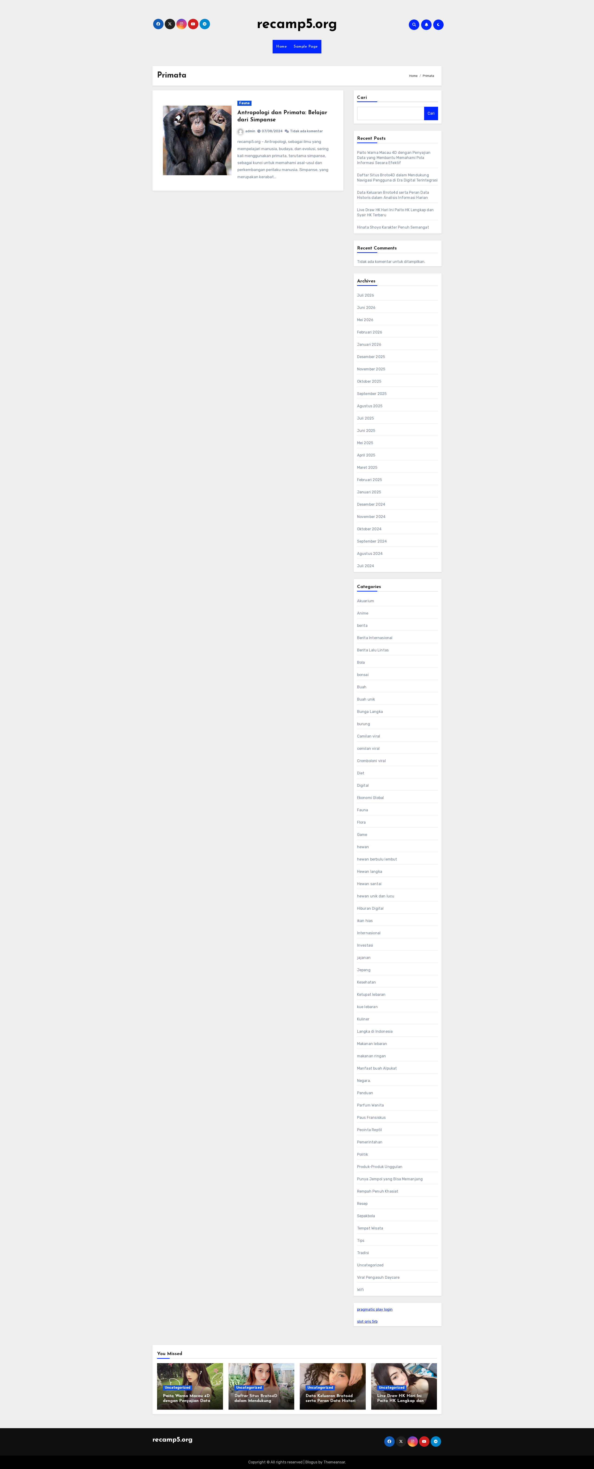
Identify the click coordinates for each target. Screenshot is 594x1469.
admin (250, 131)
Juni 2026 (366, 307)
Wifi (360, 1290)
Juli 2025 (365, 418)
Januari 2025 (369, 492)
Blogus (311, 1462)
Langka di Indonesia (375, 1031)
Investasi (365, 945)
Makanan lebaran (372, 1044)
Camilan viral (368, 736)
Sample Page (306, 47)
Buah (362, 687)
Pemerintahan (369, 1142)
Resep (362, 1203)
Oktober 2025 (369, 381)
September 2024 (372, 541)
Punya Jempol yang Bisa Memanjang (390, 1179)
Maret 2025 (367, 467)
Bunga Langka (370, 711)
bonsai (363, 675)
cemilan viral (368, 748)
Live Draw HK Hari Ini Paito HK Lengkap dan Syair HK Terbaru (400, 1401)
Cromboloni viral (371, 761)
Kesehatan (366, 982)
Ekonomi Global (370, 798)
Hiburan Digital (370, 908)
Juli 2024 (365, 566)
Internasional (369, 933)
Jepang (364, 970)
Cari (362, 97)
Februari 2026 (369, 332)
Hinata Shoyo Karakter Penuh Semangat (393, 227)
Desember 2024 (371, 504)
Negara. (364, 1080)
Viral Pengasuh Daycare (378, 1277)
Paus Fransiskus (371, 1117)
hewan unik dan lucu (375, 896)
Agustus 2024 (370, 553)
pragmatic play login (375, 1309)
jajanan (364, 957)
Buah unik (366, 699)
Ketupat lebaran (371, 994)
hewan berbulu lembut (377, 859)
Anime (362, 613)
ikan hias (365, 921)
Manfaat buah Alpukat (377, 1068)
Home (281, 47)
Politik (362, 1154)
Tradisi (363, 1253)
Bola (361, 662)
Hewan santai (369, 884)
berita (362, 625)
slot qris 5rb (367, 1321)
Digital (363, 785)
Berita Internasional (375, 638)
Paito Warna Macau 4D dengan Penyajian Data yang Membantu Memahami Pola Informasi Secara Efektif (393, 157)
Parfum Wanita (370, 1105)
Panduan (365, 1093)
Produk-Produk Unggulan (379, 1167)
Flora (361, 822)
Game (362, 834)
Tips (361, 1240)
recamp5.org (297, 25)
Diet (361, 773)
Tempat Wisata (370, 1228)
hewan (363, 847)
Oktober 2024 (369, 529)
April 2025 (366, 455)
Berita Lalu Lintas (373, 650)
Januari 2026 (369, 344)
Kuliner (363, 1019)
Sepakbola (366, 1216)
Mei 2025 (365, 443)
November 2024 (371, 516)
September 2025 (372, 394)
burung (363, 724)
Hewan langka (369, 871)
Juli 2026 (365, 295)
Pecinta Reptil (369, 1130)
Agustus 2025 (369, 406)
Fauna (244, 103)
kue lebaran (367, 1007)
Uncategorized (370, 1265)
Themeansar (334, 1462)
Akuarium (365, 601)
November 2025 (371, 369)
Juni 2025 (366, 430)
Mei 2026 (365, 320)
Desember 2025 (371, 357)
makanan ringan (371, 1056)
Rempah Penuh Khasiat (377, 1191)
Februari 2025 (369, 480)
